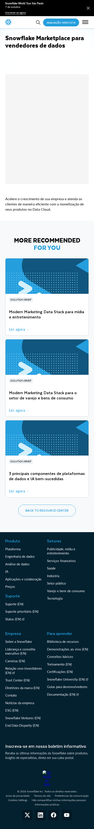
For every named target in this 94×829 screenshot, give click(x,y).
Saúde (51, 568)
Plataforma (13, 549)
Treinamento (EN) (59, 664)
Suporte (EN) (14, 604)
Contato (11, 695)
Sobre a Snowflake (18, 641)
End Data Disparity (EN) (22, 725)
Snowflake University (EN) (66, 679)
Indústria (53, 576)
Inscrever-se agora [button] (15, 12)
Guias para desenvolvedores (67, 687)
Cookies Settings (17, 800)
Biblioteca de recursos (63, 641)
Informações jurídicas (47, 804)
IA (6, 571)
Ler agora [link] (17, 329)
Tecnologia (55, 598)
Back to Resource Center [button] (47, 510)
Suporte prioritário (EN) (21, 611)
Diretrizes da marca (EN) (22, 688)
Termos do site (42, 795)
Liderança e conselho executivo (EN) (20, 651)
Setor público (56, 583)
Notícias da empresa (19, 703)
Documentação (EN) (61, 694)
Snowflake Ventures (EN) (23, 718)
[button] (88, 8)
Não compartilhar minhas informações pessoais (59, 800)
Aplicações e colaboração (23, 579)
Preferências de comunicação (72, 795)
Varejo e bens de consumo (66, 591)
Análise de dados (17, 564)
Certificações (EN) (60, 672)
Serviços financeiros (61, 561)
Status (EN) (13, 619)
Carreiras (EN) (15, 661)
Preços (10, 586)
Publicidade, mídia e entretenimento (61, 551)
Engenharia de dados (20, 556)
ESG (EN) (11, 710)
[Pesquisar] (38, 22)
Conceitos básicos (60, 657)
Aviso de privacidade (18, 795)
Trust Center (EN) (17, 680)
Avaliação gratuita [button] (61, 22)
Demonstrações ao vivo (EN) (67, 649)
